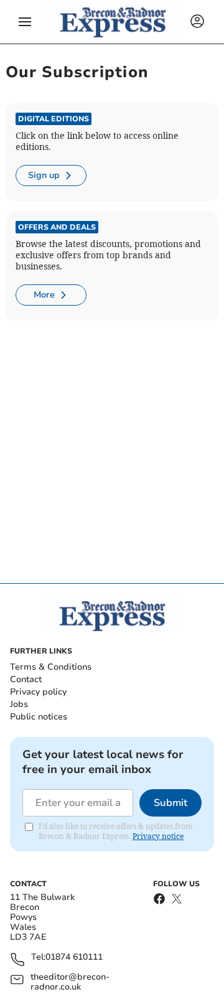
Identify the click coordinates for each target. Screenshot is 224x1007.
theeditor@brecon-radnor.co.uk (70, 982)
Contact (26, 679)
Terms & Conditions (50, 667)
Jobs (19, 704)
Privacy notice (158, 836)
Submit (170, 803)
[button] (25, 22)
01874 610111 (74, 957)
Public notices (38, 717)
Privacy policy (38, 692)
